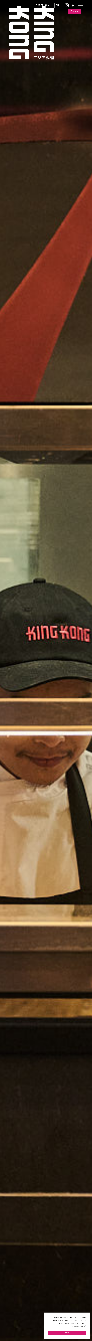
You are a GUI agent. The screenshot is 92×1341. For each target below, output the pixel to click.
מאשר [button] (67, 1333)
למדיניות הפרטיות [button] (79, 1326)
